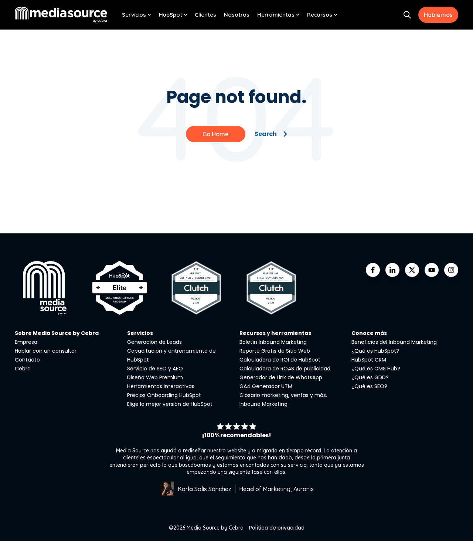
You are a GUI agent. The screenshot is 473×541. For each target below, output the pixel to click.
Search (266, 134)
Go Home (216, 134)
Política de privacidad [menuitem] (276, 527)
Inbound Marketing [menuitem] (263, 404)
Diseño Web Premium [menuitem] (155, 377)
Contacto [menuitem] (27, 359)
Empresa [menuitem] (26, 342)
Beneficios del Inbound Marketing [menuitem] (394, 342)
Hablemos (438, 14)
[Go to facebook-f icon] (373, 270)
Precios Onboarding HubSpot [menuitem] (164, 395)
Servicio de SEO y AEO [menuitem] (155, 368)
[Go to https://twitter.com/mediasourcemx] (412, 270)
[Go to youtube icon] (432, 270)
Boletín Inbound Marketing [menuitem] (273, 342)
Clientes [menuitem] (205, 14)
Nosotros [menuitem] (236, 14)
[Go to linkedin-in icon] (392, 270)
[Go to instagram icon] (451, 270)
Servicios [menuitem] (134, 14)
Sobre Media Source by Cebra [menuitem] (57, 333)
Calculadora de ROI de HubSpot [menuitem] (279, 359)
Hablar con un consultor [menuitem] (45, 351)
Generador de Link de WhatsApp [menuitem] (280, 377)
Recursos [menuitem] (319, 14)
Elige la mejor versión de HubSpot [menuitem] (169, 404)
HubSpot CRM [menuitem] (368, 359)
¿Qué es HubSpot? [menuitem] (375, 351)
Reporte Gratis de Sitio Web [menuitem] (274, 351)
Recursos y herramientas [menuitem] (275, 333)
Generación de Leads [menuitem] (154, 342)
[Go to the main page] (61, 14)
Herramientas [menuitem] (276, 14)
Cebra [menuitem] (23, 368)
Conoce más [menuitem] (369, 333)
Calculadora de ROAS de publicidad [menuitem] (284, 368)
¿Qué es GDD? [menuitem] (370, 377)
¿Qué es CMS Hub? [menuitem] (375, 368)
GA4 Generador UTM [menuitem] (265, 386)
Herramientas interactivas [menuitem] (160, 386)
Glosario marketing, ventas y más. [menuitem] (283, 395)
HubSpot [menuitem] (170, 14)
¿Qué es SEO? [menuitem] (369, 386)
